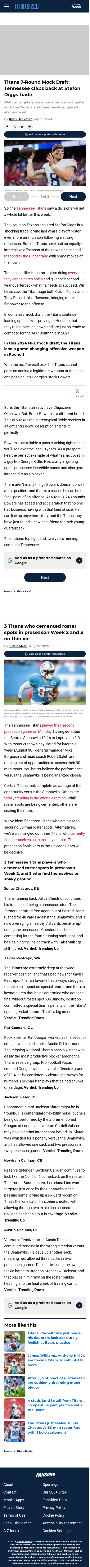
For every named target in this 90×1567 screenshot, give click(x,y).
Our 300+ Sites (54, 1492)
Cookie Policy (53, 1515)
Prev (17, 196)
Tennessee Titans (31, 208)
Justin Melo (18, 646)
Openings (50, 1484)
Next (73, 196)
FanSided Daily (54, 1500)
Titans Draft (24, 591)
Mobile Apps (13, 1500)
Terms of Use (14, 1515)
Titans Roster (25, 1451)
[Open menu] (6, 6)
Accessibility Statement (62, 1523)
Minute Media (24, 1541)
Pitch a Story (13, 1507)
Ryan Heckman (20, 119)
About (8, 1484)
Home (8, 591)
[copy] (30, 127)
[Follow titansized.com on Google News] (79, 560)
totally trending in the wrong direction (35, 798)
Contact (10, 1492)
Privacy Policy (53, 1507)
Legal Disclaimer (17, 1523)
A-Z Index (11, 1530)
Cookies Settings (56, 1530)
